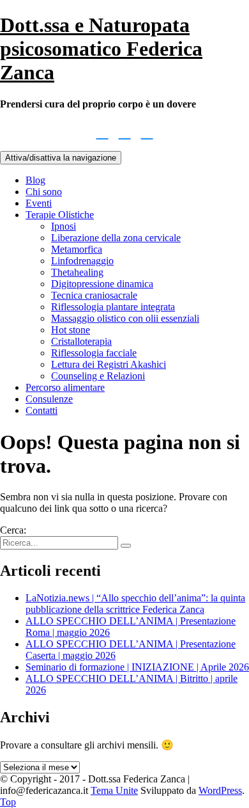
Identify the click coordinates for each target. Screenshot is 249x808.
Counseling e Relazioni (98, 375)
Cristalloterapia (81, 341)
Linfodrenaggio (82, 260)
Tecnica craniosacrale (94, 295)
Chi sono (44, 191)
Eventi (39, 203)
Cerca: (13, 530)
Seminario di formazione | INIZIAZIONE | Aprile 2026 (137, 666)
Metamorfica (76, 249)
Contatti (41, 410)
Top (8, 801)
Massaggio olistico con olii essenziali (125, 318)
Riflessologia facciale (94, 352)
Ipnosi (63, 226)
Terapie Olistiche (60, 214)
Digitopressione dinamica (102, 283)
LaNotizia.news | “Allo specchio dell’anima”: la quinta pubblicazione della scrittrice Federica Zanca (135, 603)
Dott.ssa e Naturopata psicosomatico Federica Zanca (101, 48)
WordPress (220, 790)
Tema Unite (114, 790)
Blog (35, 180)
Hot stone (70, 329)
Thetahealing (77, 272)
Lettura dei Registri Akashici (108, 364)
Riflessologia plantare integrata (113, 306)
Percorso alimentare (65, 387)
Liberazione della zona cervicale (116, 237)
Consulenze (49, 398)
